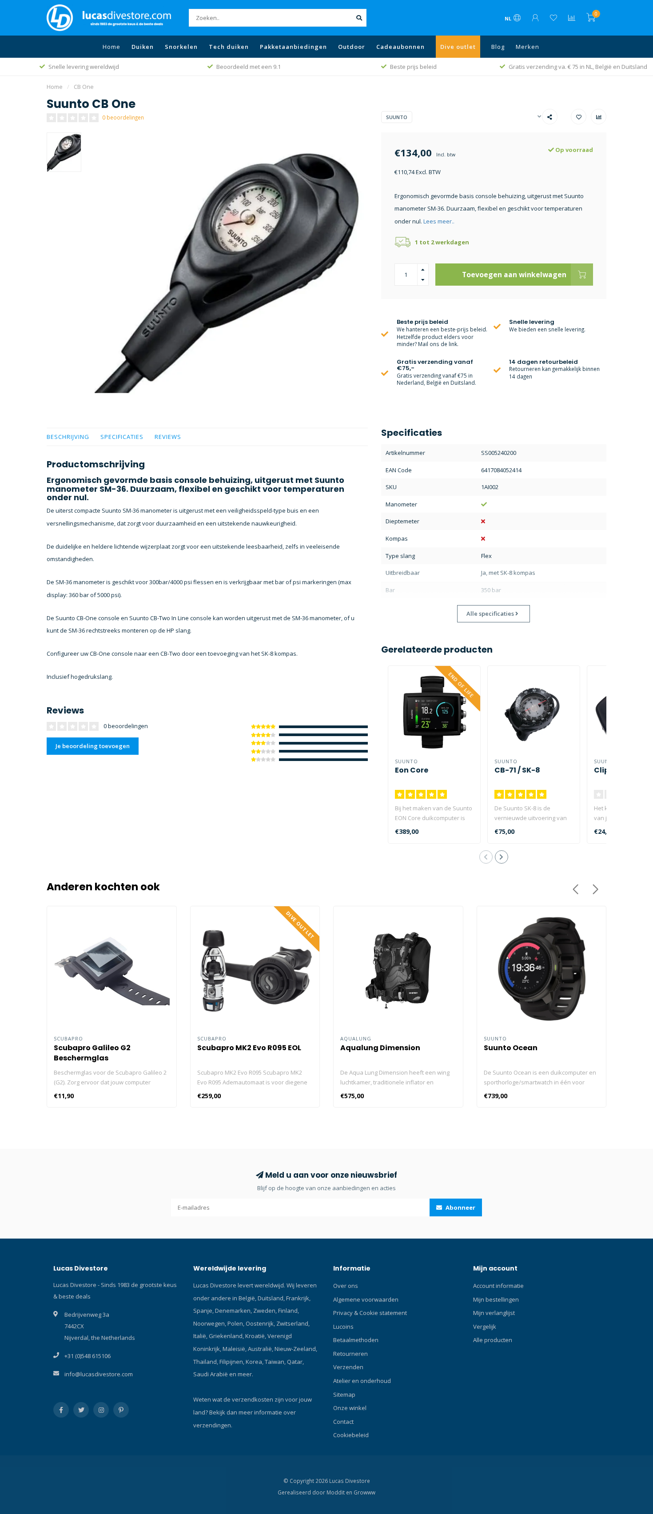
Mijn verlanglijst (494, 1313)
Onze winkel (349, 1408)
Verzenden (348, 1367)
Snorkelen (181, 47)
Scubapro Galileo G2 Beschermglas (92, 1053)
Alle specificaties (490, 614)
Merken (527, 47)
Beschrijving (68, 437)
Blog (498, 47)
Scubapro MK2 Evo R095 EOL (249, 1048)
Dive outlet (458, 47)
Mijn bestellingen (496, 1299)
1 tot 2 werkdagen (442, 242)
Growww (364, 1492)
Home (111, 47)
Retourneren (350, 1354)
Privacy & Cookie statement (370, 1313)
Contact (343, 1422)
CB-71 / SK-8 (517, 770)
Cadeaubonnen (400, 47)
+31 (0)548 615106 (87, 1356)
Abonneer (459, 1207)
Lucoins (343, 1327)
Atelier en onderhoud (362, 1381)
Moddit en (340, 1492)
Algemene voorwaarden (365, 1299)
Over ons (345, 1286)
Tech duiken (229, 47)
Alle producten (492, 1340)
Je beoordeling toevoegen (93, 746)
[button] (486, 857)
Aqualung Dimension (380, 1048)
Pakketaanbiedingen (293, 47)
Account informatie (498, 1286)
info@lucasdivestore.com (98, 1374)
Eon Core (411, 770)
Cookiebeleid (351, 1435)
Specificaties (121, 437)
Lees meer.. (438, 221)
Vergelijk (484, 1327)
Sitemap (344, 1394)
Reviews (168, 437)
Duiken (142, 47)
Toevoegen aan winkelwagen (514, 274)
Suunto (396, 117)
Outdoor (351, 47)
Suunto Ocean (511, 1048)
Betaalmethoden (355, 1340)
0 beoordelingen (123, 117)
